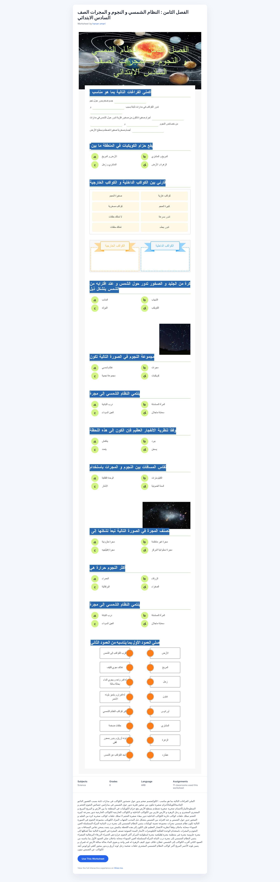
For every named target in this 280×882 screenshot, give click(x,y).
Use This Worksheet (93, 858)
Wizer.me (118, 868)
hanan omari (99, 23)
